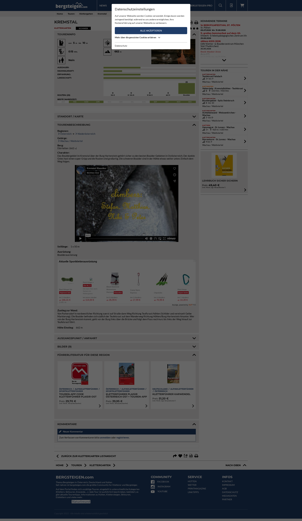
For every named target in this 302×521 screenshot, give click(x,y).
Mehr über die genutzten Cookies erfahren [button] (136, 37)
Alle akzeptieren (151, 30)
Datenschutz (121, 45)
